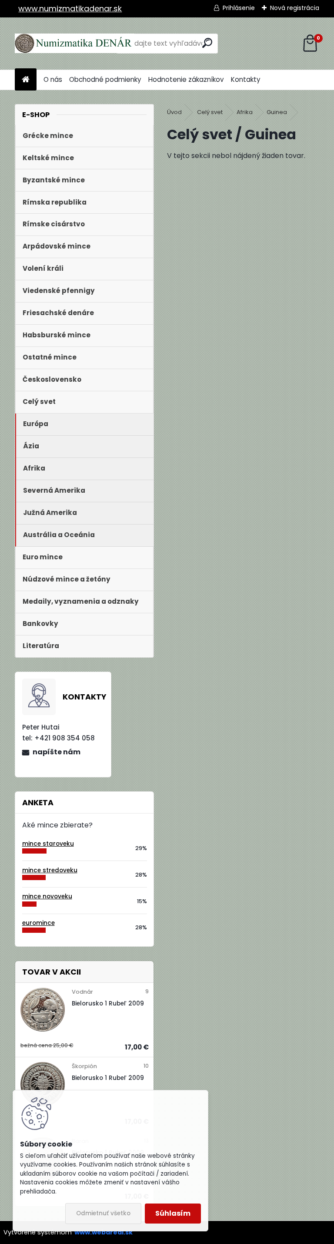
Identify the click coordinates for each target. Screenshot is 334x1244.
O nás (52, 79)
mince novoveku (47, 896)
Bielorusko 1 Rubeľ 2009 (108, 1003)
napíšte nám (56, 752)
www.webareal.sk (103, 1232)
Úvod (174, 112)
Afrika (245, 112)
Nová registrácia (294, 7)
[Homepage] (26, 80)
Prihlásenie (239, 7)
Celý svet (210, 112)
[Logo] (74, 43)
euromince (38, 923)
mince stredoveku (49, 870)
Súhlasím (172, 1213)
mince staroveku (48, 844)
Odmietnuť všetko (103, 1213)
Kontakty (246, 79)
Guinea (277, 112)
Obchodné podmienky (105, 79)
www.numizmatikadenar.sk (70, 8)
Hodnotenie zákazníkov (186, 79)
